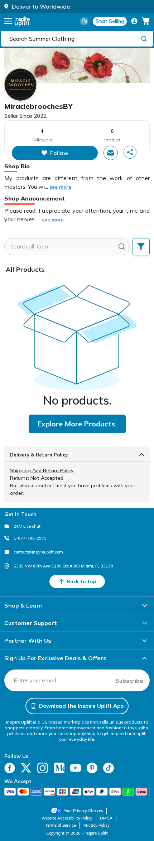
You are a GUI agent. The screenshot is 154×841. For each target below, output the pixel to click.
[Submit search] (121, 246)
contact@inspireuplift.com (38, 552)
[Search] (144, 38)
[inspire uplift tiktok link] (108, 768)
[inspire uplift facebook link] (9, 768)
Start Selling (110, 21)
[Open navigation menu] (8, 21)
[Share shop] (130, 152)
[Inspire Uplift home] (22, 21)
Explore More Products (76, 423)
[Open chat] (111, 153)
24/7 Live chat (27, 526)
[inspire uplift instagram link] (42, 768)
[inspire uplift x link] (26, 768)
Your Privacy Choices (83, 810)
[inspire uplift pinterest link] (92, 768)
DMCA (106, 818)
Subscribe (129, 680)
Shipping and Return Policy (41, 470)
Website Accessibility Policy (67, 818)
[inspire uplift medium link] (59, 768)
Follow (59, 152)
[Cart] (146, 21)
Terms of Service (60, 825)
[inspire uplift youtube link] (75, 768)
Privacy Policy (96, 825)
